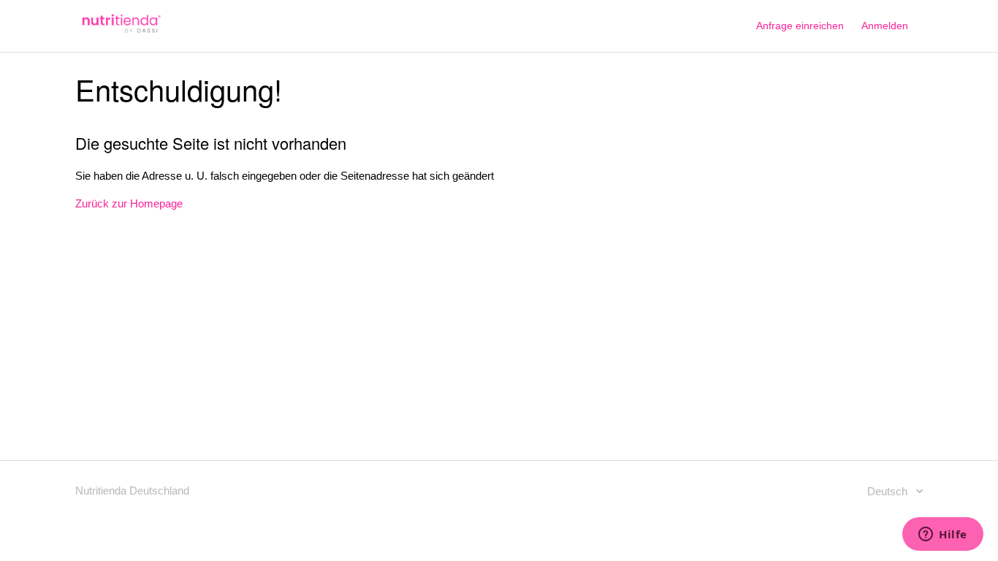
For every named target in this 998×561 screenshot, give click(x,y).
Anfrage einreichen (800, 25)
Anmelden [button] (884, 25)
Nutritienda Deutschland (132, 490)
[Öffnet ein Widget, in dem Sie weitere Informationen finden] (942, 535)
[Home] (119, 33)
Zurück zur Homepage (129, 203)
